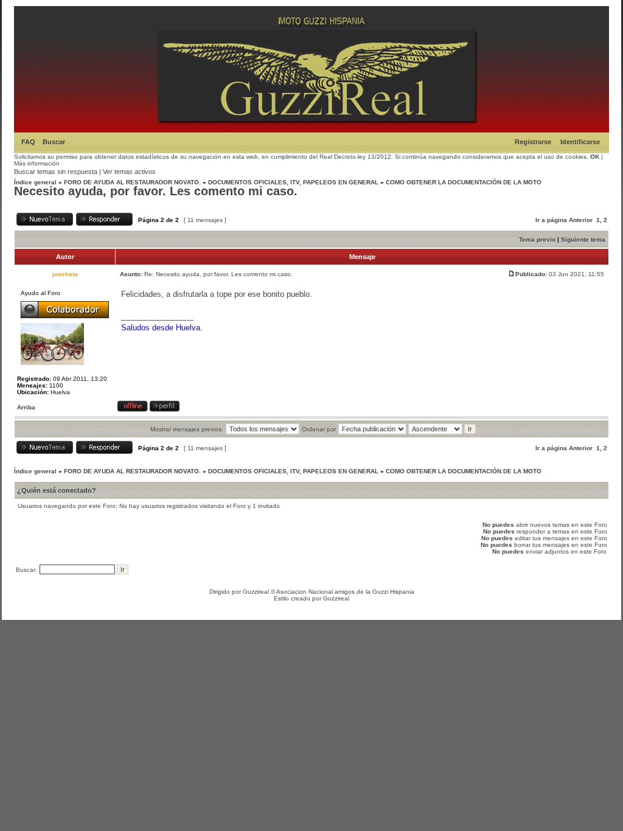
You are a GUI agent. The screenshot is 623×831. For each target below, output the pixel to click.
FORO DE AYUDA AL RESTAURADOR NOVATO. (132, 182)
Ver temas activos (129, 171)
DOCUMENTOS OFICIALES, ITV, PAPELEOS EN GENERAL (293, 182)
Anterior (581, 220)
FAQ (28, 141)
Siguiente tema (583, 239)
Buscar (54, 141)
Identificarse (580, 141)
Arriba (26, 407)
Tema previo (537, 239)
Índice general (35, 182)
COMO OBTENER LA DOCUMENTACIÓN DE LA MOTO (463, 182)
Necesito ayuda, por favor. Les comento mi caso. (156, 191)
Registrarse (533, 141)
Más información (37, 163)
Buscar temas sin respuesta (55, 171)
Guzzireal (256, 591)
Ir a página (551, 220)
